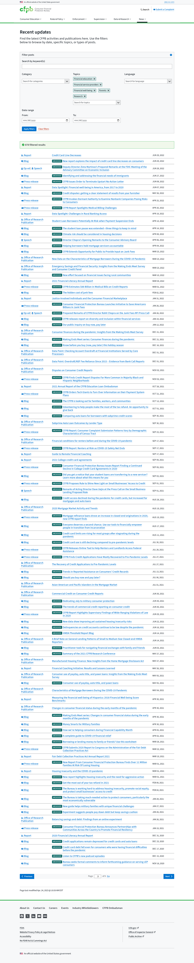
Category (27, 74)
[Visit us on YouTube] (39, 916)
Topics (76, 74)
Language (129, 74)
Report (27, 155)
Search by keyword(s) (33, 61)
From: (25, 115)
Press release (30, 181)
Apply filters (29, 129)
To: (74, 115)
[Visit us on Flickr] (45, 916)
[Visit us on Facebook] (22, 916)
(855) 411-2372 (169, 2)
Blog (26, 161)
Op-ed (27, 168)
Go (108, 876)
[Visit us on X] (28, 916)
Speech (37, 168)
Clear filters (43, 129)
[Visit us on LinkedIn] (33, 916)
